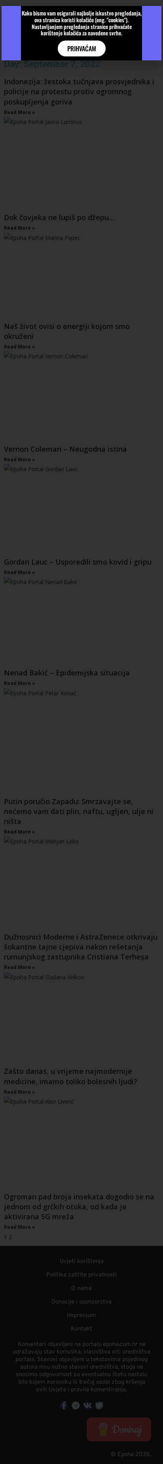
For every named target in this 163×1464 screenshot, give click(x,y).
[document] (81, 732)
